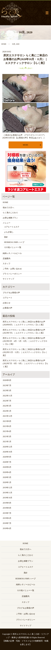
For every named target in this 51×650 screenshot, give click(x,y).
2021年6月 (7, 426)
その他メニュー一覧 (12, 247)
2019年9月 (7, 503)
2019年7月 (7, 513)
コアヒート (7, 298)
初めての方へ (8, 208)
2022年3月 (7, 406)
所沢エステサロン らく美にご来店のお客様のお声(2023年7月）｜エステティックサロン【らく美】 (24, 331)
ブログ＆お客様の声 (11, 293)
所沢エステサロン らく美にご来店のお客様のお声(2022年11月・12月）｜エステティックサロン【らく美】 (25, 352)
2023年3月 (7, 391)
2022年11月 (7, 396)
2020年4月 (7, 472)
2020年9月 (7, 457)
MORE (25, 145)
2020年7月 (7, 462)
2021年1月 (7, 442)
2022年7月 (7, 401)
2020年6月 (7, 467)
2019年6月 (7, 518)
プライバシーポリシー (12, 274)
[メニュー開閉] (47, 12)
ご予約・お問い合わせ (12, 269)
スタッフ (6, 264)
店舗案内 (6, 258)
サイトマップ (8, 279)
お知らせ (6, 303)
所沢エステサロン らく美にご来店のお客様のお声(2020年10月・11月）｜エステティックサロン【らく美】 (25, 59)
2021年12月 (7, 416)
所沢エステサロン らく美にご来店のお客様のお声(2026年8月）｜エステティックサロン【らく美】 (24, 323)
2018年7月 (7, 523)
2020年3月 (7, 477)
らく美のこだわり (10, 213)
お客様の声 (7, 308)
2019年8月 (7, 508)
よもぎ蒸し (9, 232)
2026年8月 (7, 380)
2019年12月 (7, 488)
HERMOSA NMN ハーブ (14, 242)
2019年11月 (7, 493)
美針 (6, 237)
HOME (3, 44)
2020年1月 (7, 482)
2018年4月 (7, 528)
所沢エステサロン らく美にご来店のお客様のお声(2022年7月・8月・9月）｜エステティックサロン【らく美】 (25, 363)
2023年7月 (7, 385)
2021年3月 (7, 437)
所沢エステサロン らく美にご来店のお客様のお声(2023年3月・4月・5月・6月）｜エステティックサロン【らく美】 (25, 341)
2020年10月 (7, 452)
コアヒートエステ (11, 227)
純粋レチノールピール (12, 253)
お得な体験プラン (10, 218)
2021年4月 (7, 431)
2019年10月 (7, 498)
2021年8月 (7, 421)
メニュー (6, 223)
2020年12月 (7, 447)
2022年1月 (7, 411)
